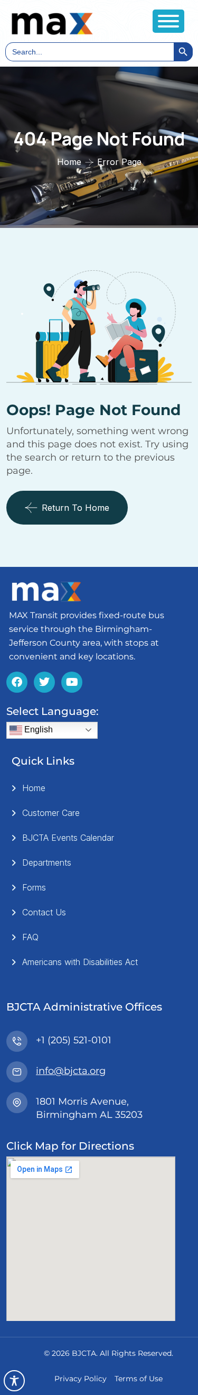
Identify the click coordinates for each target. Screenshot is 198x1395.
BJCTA (84, 1353)
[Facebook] (16, 682)
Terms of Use (139, 1378)
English (37, 729)
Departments (46, 862)
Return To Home (75, 507)
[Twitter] (44, 682)
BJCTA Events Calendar (68, 837)
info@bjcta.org (71, 1071)
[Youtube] (71, 682)
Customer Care (51, 812)
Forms (34, 887)
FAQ (30, 937)
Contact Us (44, 912)
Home (69, 162)
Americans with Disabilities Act (80, 962)
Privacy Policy (80, 1378)
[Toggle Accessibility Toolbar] (14, 1380)
